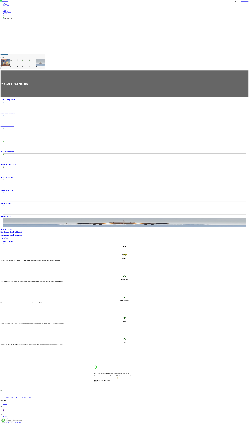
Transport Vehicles (7, 241)
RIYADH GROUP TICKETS (7, 126)
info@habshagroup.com (6, 395)
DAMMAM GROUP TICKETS (8, 138)
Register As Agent (7, 12)
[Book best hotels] (4, 1)
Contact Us (5, 10)
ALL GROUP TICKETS (6, 229)
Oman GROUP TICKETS (6, 203)
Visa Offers (4, 238)
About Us (5, 13)
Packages (5, 9)
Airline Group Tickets (8, 100)
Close (95, 381)
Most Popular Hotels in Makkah (11, 232)
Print (118, 378)
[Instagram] (3, 411)
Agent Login (5, 11)
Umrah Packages (6, 7)
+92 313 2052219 (4, 393)
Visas (4, 6)
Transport (5, 4)
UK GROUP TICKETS (6, 216)
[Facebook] (3, 409)
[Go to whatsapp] (3, 420)
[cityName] (5, 67)
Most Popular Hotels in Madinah (11, 235)
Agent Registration (7, 416)
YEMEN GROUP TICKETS (7, 177)
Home (4, 3)
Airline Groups (6, 5)
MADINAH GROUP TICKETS (8, 113)
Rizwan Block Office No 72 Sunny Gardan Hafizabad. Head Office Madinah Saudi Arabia (18, 397)
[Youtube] (3, 410)
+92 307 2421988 (244, 1)
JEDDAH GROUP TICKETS (7, 151)
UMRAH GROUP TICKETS (7, 190)
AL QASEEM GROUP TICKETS (8, 164)
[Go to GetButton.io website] (3, 422)
